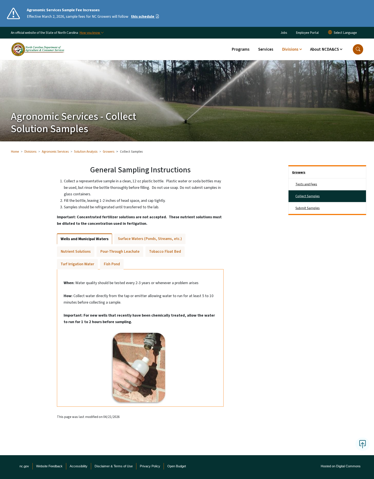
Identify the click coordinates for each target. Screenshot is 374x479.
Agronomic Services (55, 151)
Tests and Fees (306, 184)
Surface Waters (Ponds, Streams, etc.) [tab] (150, 238)
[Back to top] (362, 444)
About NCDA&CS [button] (324, 49)
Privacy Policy (150, 466)
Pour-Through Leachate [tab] (120, 251)
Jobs (283, 32)
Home (15, 151)
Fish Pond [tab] (112, 264)
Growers (108, 151)
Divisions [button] (290, 49)
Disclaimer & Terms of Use (114, 466)
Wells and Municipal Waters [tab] (84, 239)
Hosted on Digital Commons (341, 466)
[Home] (38, 44)
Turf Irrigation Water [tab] (77, 264)
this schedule (143, 16)
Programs (241, 49)
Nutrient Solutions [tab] (76, 251)
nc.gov (24, 466)
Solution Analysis (86, 151)
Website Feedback (49, 466)
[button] (358, 49)
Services (265, 49)
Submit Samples (307, 208)
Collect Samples (307, 196)
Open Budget (176, 466)
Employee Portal (307, 32)
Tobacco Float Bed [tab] (165, 251)
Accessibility (78, 466)
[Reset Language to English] (330, 32)
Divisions (30, 151)
